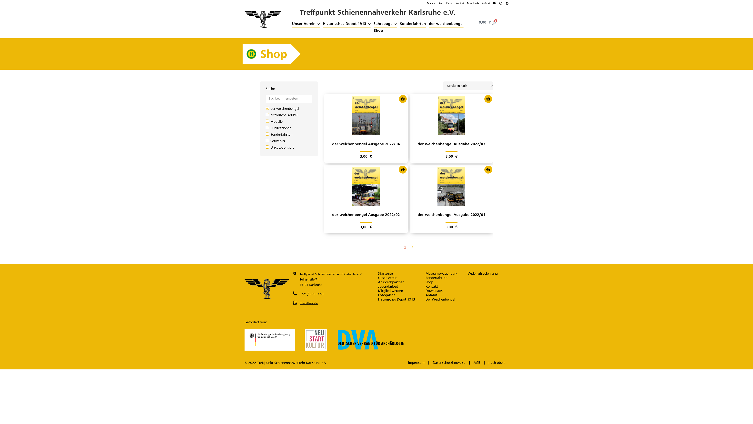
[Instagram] (500, 3)
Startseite (385, 273)
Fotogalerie (386, 295)
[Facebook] (507, 3)
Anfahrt (486, 3)
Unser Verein (304, 24)
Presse (449, 3)
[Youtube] (494, 3)
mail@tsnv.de (309, 303)
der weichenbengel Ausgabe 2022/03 (451, 144)
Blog (440, 3)
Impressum (416, 363)
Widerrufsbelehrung (483, 273)
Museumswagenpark (441, 273)
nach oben (496, 363)
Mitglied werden (390, 291)
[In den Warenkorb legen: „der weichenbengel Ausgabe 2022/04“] (403, 99)
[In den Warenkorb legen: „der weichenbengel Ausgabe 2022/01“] (488, 170)
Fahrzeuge (383, 24)
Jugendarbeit (388, 286)
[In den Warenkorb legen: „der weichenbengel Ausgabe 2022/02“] (403, 170)
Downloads (473, 3)
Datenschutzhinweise (449, 363)
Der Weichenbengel (440, 299)
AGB (477, 363)
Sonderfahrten (413, 24)
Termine (431, 3)
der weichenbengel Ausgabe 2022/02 (366, 215)
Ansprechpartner (391, 282)
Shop (378, 31)
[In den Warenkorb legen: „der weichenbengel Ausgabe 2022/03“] (488, 99)
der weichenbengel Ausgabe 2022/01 (451, 215)
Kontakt (460, 3)
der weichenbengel (446, 24)
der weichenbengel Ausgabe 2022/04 (366, 144)
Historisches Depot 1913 (344, 24)
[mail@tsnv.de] (295, 303)
